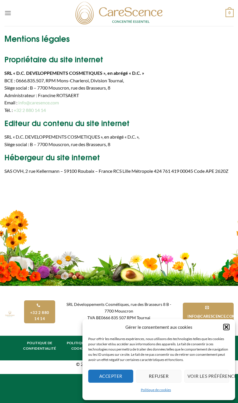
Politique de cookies (156, 390)
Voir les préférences (208, 376)
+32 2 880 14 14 (29, 110)
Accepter (110, 376)
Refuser (159, 376)
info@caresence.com (38, 102)
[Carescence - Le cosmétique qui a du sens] (119, 13)
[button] (226, 327)
